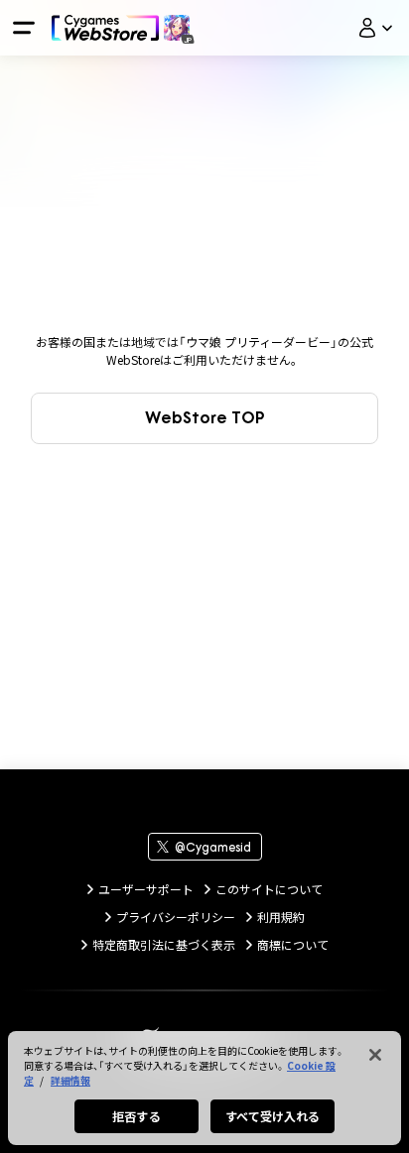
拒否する (136, 1115)
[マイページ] (375, 28)
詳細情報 (70, 1080)
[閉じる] (375, 1055)
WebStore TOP (205, 417)
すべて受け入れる (273, 1115)
